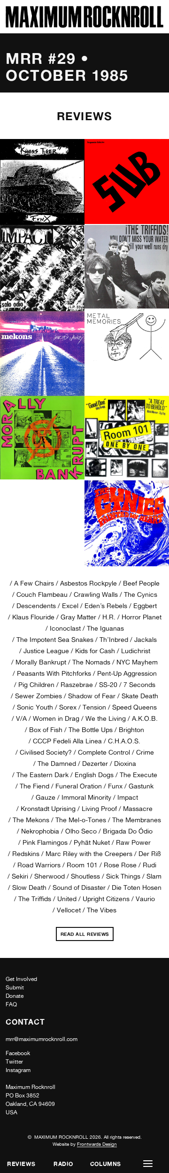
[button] (148, 1164)
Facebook (18, 1053)
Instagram (18, 1070)
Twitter (14, 1061)
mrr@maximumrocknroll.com (41, 1039)
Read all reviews (86, 932)
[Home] (84, 25)
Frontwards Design (97, 1144)
